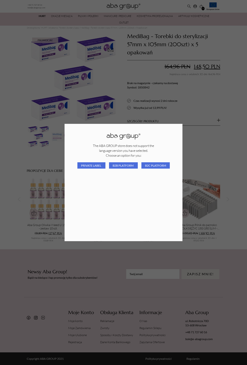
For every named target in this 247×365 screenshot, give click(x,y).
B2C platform (155, 165)
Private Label (91, 165)
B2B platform (123, 165)
